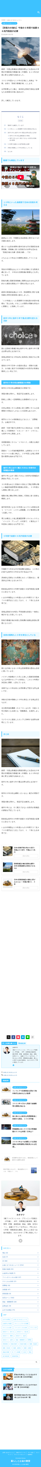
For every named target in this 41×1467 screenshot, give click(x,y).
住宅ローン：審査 (8, 1336)
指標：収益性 (33, 1344)
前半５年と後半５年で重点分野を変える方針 (22, 133)
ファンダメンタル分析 (21, 1327)
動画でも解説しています (16, 125)
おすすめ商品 (6, 1319)
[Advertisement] (20, 925)
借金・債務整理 (20, 1340)
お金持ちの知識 (7, 1323)
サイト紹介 (31, 1452)
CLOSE (20, 120)
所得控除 (5, 1344)
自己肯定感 (6, 1356)
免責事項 (30, 1454)
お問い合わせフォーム (8, 1452)
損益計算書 (6, 1352)
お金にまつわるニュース (10, 1072)
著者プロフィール (20, 1452)
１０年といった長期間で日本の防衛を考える (22, 129)
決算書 (18, 1352)
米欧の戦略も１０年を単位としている (20, 148)
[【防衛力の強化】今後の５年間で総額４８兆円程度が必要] (23, 1037)
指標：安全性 (6, 1348)
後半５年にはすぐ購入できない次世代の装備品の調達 (23, 139)
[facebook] (13, 1037)
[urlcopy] (32, 1037)
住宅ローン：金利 (8, 1340)
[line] (28, 1037)
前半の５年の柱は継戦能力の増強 (20, 135)
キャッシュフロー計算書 (21, 1323)
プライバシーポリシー (19, 1454)
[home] (13, 1065)
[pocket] (18, 1037)
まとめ (10, 151)
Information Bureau (20, 1458)
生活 (24, 1352)
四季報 (29, 1340)
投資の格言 (14, 1344)
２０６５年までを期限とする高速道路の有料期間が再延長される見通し (24, 1144)
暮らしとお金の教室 (20, 1461)
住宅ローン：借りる (8, 1331)
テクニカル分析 (7, 1327)
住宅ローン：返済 (21, 1336)
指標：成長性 (17, 1348)
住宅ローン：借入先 (22, 1331)
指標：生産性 (27, 1348)
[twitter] (8, 1037)
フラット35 (33, 1327)
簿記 (30, 1352)
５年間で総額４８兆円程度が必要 (18, 144)
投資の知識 (23, 1344)
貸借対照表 (15, 1356)
